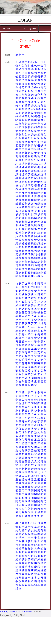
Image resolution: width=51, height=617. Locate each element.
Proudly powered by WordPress (16, 611)
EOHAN (25, 20)
